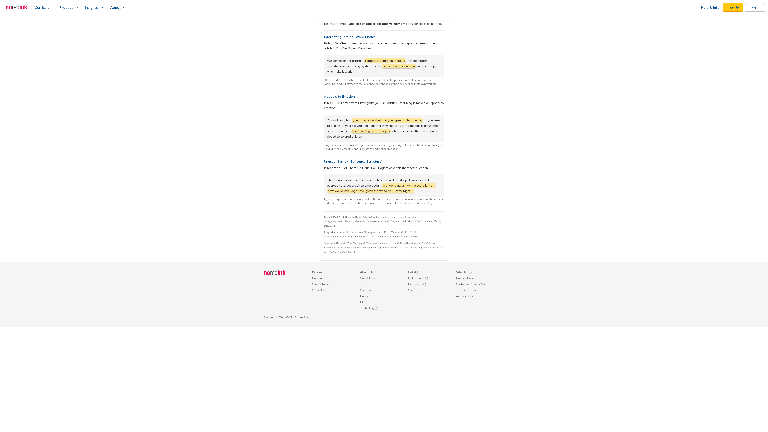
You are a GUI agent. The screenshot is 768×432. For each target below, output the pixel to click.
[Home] (275, 272)
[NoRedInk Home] (16, 7)
